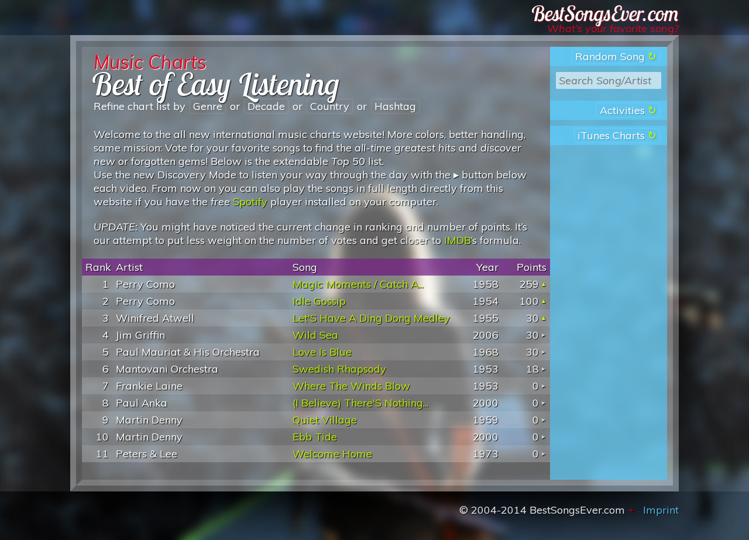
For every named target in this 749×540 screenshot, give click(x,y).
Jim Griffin (140, 335)
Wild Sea (315, 335)
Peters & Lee (146, 453)
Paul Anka (141, 403)
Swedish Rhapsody (339, 369)
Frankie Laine (149, 386)
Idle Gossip (319, 301)
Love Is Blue (322, 352)
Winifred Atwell (155, 318)
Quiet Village (325, 420)
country (329, 106)
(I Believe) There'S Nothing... (360, 403)
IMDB (457, 240)
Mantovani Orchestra (167, 369)
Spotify (250, 201)
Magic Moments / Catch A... (358, 284)
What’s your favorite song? (613, 28)
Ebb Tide (315, 436)
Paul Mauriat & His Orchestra (188, 352)
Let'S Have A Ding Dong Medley (371, 318)
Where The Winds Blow (351, 386)
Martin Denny (149, 420)
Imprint (661, 510)
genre (207, 106)
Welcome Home (332, 453)
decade (266, 106)
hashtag (395, 106)
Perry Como (145, 284)
